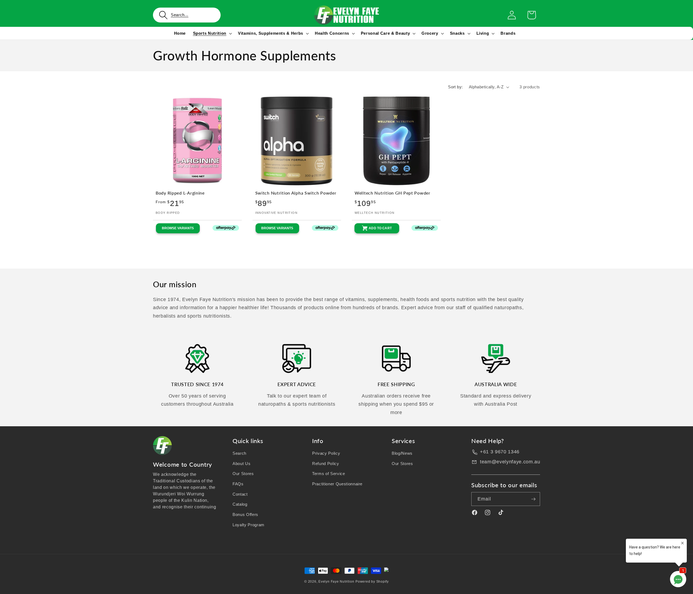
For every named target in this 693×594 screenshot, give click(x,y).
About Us (241, 463)
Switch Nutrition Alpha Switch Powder (295, 193)
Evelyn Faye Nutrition (336, 581)
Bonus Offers (245, 514)
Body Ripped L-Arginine (180, 193)
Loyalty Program (248, 524)
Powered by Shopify (372, 581)
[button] (187, 15)
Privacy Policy (326, 453)
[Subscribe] (533, 499)
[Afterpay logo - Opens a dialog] (221, 228)
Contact (240, 494)
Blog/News (402, 453)
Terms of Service (328, 473)
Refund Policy (325, 463)
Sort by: (455, 87)
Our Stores (243, 473)
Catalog (240, 504)
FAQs (238, 484)
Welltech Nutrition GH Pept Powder (392, 193)
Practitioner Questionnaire (337, 484)
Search (239, 453)
